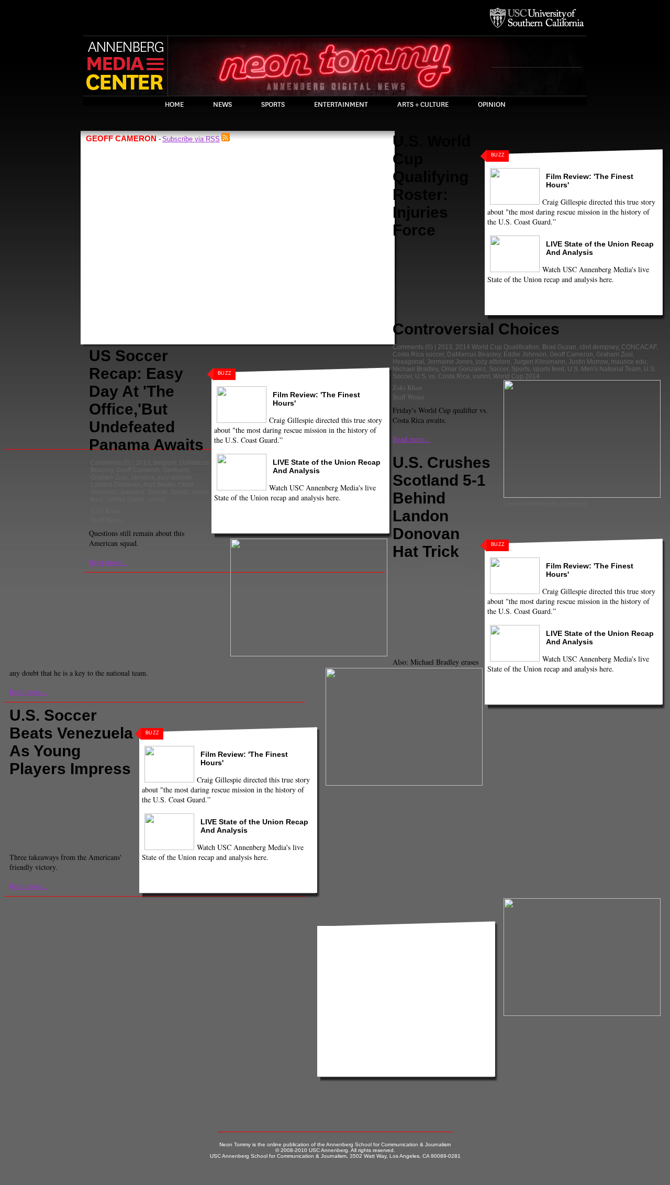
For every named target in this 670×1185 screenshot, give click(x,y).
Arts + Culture (423, 104)
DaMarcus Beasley (473, 354)
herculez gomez (445, 584)
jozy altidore (493, 361)
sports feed (548, 369)
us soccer (423, 620)
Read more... (108, 562)
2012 (445, 569)
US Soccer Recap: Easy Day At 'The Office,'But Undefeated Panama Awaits (146, 400)
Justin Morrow (588, 361)
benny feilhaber (96, 786)
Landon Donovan (115, 484)
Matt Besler (159, 484)
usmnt (156, 499)
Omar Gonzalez (463, 369)
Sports (273, 104)
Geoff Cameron (138, 470)
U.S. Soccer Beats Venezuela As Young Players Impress (71, 742)
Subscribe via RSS (191, 139)
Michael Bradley (415, 369)
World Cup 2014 (516, 376)
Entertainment (341, 104)
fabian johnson (442, 576)
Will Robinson (413, 639)
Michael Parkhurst (91, 801)
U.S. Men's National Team (604, 369)
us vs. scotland (437, 628)
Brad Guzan (559, 347)
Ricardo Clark (30, 808)
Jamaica (142, 477)
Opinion (492, 104)
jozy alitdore (175, 477)
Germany (175, 470)
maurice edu (628, 361)
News (222, 104)
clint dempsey (598, 347)
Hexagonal (408, 361)
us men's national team (43, 816)
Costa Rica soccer (418, 354)
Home (174, 104)
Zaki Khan (105, 510)
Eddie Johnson (525, 354)
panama (132, 492)
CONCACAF (638, 347)
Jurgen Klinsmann (539, 361)
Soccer (157, 492)
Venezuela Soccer (37, 823)
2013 (143, 462)
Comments (106, 462)
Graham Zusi (109, 477)
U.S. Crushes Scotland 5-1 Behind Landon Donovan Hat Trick (441, 507)
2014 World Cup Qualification (497, 347)
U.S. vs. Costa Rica (442, 376)
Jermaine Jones (450, 361)
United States (125, 499)
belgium (164, 462)
